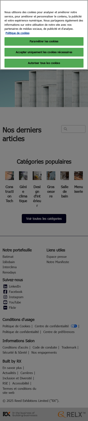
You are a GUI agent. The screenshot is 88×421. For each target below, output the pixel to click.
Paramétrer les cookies (44, 41)
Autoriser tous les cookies (44, 63)
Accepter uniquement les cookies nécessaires (44, 52)
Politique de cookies (17, 33)
